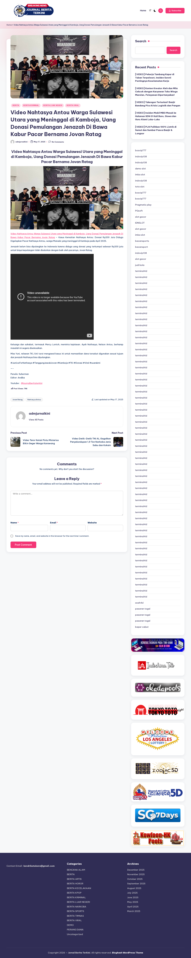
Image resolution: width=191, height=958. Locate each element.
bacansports (142, 241)
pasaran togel (142, 608)
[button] (175, 10)
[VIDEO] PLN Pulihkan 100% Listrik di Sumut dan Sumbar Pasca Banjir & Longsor (155, 130)
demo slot (140, 168)
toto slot (139, 186)
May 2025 (132, 902)
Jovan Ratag (17, 400)
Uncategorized (75, 934)
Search (140, 41)
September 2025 (136, 883)
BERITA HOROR (75, 883)
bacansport (141, 246)
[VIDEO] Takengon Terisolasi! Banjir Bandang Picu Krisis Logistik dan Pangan (157, 104)
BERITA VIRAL (73, 105)
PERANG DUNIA (75, 929)
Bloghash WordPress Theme (127, 952)
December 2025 (135, 869)
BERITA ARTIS (74, 879)
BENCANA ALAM (76, 869)
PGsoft (139, 210)
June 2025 (132, 897)
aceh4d (139, 602)
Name (15, 522)
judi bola (139, 265)
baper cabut (142, 626)
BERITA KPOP (74, 892)
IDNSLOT (140, 222)
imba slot (140, 174)
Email (54, 522)
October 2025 (135, 879)
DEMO (70, 925)
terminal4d (141, 271)
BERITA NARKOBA (76, 906)
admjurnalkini (39, 413)
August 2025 (134, 888)
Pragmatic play (143, 204)
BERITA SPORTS (75, 911)
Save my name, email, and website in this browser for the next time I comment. (52, 536)
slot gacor (140, 216)
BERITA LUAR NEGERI (52, 105)
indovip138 (141, 156)
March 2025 (133, 911)
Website (92, 522)
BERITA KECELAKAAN (79, 888)
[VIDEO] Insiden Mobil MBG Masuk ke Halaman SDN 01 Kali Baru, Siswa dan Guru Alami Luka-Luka (155, 116)
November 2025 (136, 874)
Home (9, 25)
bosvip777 (140, 150)
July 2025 (132, 892)
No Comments (58, 142)
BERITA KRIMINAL (31, 105)
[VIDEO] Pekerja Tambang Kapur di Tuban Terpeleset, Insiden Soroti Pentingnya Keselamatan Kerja (154, 77)
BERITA (16, 105)
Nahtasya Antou (34, 400)
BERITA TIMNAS (75, 915)
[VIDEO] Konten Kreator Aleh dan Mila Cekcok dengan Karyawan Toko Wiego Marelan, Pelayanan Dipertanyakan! (156, 91)
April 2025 (133, 906)
